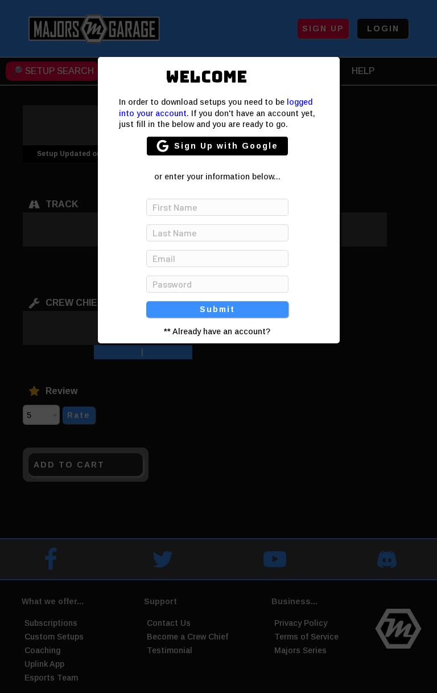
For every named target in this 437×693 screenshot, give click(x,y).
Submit (217, 309)
